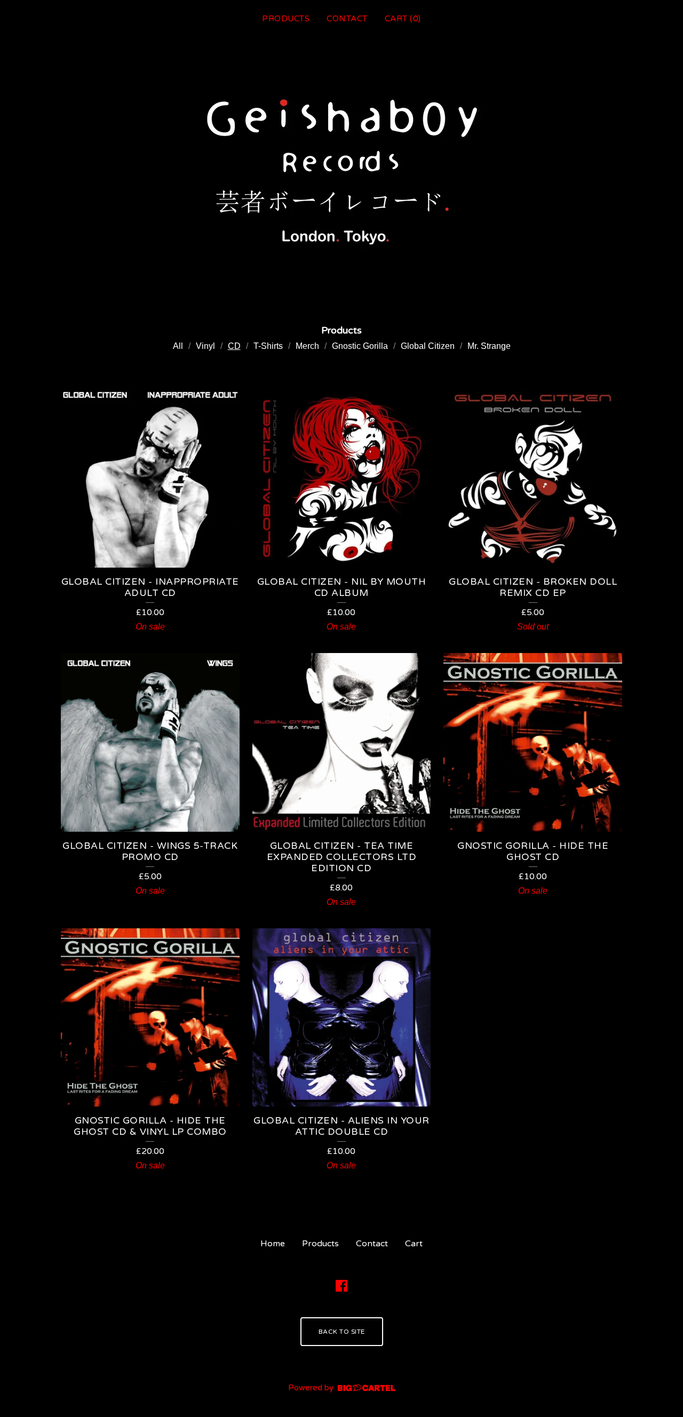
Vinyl (205, 346)
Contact (347, 18)
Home (272, 1243)
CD (234, 346)
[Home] (342, 169)
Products (285, 18)
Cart (414, 1243)
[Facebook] (341, 1286)
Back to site (342, 1331)
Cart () (403, 18)
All (178, 346)
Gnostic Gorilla (360, 346)
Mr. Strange (489, 346)
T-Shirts (268, 346)
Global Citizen (428, 346)
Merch (307, 346)
